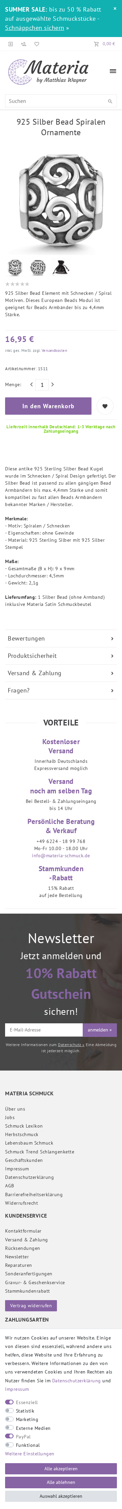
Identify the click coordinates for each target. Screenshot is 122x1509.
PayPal (23, 1437)
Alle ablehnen (61, 1482)
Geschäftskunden (24, 1160)
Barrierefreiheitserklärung (34, 1194)
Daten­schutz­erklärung (29, 1177)
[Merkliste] (35, 44)
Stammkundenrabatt (27, 1291)
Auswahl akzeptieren (61, 1496)
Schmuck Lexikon (24, 1126)
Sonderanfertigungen (29, 1274)
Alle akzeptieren (61, 1469)
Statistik (25, 1411)
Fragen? (19, 690)
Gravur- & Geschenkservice (35, 1282)
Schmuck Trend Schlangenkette (39, 1152)
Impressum (17, 1169)
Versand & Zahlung (35, 673)
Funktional (28, 1445)
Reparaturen (18, 1265)
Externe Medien (33, 1428)
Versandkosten (53, 350)
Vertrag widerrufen (31, 1306)
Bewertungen (26, 638)
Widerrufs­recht (21, 1203)
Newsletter (17, 1257)
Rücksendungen (22, 1248)
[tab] (61, 638)
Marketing (27, 1419)
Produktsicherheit (32, 656)
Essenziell (27, 1402)
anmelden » (100, 1030)
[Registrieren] (23, 44)
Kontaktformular (23, 1231)
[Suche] (110, 101)
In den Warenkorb (48, 406)
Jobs (10, 1117)
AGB (9, 1186)
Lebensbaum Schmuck (29, 1143)
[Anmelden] (11, 44)
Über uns (15, 1109)
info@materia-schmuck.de (61, 855)
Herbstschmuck (22, 1134)
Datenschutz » (71, 1044)
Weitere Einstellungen (30, 1454)
